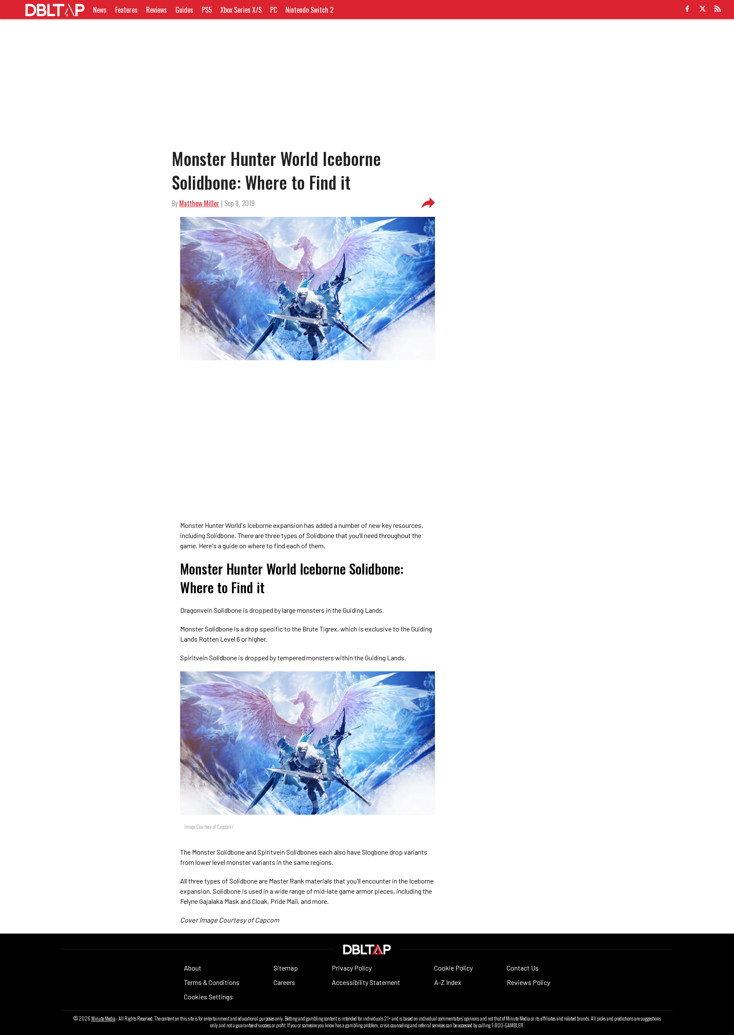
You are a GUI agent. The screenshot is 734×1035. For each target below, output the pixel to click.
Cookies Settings (208, 997)
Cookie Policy (453, 968)
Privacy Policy (352, 968)
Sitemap (286, 968)
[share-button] (428, 203)
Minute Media (103, 1018)
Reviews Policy (528, 982)
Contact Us (523, 968)
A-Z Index (447, 982)
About (192, 968)
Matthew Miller (199, 203)
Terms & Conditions (212, 982)
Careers (284, 982)
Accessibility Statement (366, 982)
